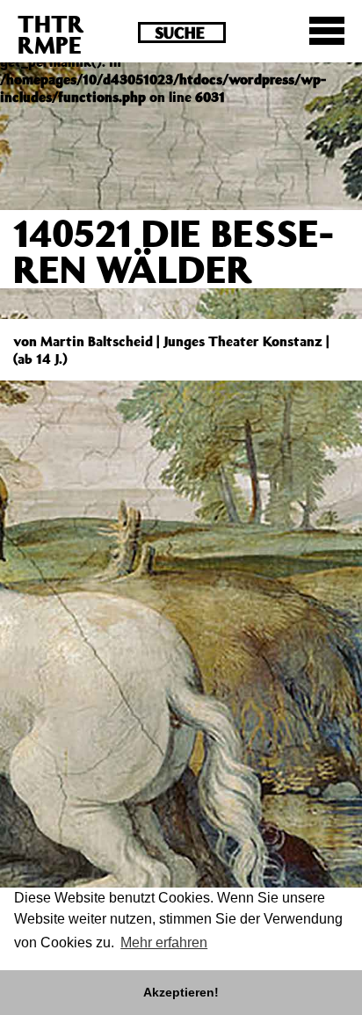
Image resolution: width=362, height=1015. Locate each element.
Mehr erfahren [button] (163, 942)
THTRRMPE (51, 34)
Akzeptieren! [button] (181, 992)
